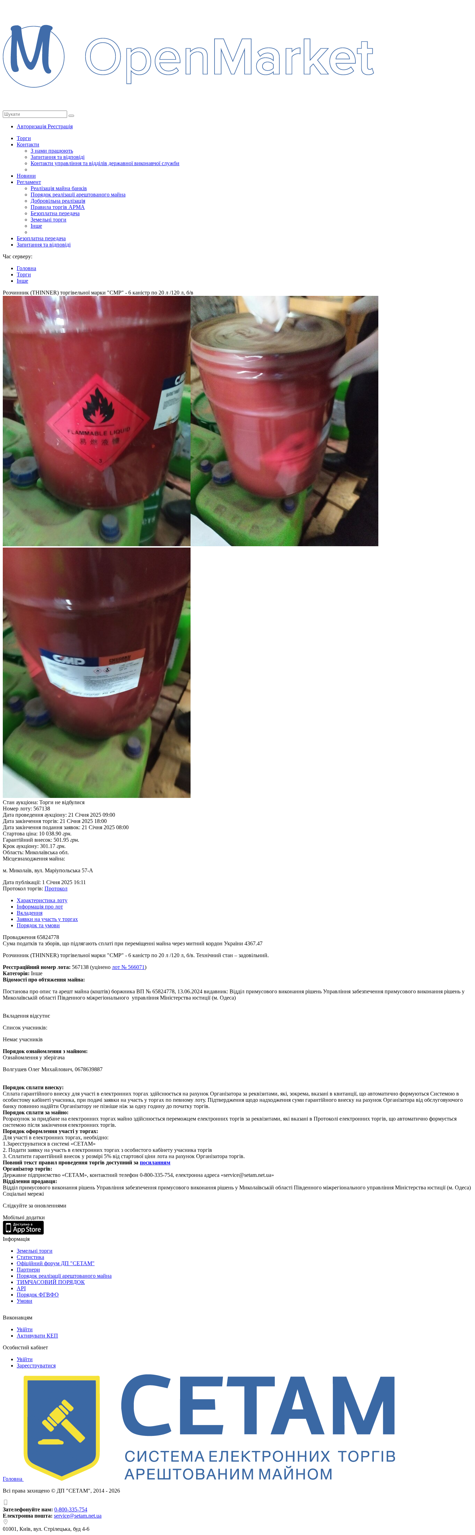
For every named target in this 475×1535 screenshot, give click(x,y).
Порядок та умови (38, 925)
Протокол (56, 888)
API (21, 1288)
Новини (26, 176)
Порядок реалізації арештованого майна (78, 194)
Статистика (30, 1257)
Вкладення (29, 913)
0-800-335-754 (70, 1509)
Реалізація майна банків (59, 188)
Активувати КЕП (37, 1336)
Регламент (29, 182)
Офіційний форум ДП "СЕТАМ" (56, 1263)
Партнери (28, 1270)
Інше (36, 226)
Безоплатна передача (55, 213)
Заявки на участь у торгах (47, 919)
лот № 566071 (128, 967)
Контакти (28, 144)
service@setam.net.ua (78, 1516)
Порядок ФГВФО (38, 1295)
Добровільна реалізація (58, 201)
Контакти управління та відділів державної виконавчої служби (105, 163)
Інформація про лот (40, 907)
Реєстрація (60, 126)
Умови (24, 1301)
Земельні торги (48, 220)
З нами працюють (52, 151)
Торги (24, 138)
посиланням (155, 1162)
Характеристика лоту (42, 900)
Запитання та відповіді (57, 157)
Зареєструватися (36, 1365)
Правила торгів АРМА (58, 207)
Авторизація (32, 126)
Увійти (25, 1329)
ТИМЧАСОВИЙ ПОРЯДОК (51, 1282)
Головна (13, 1479)
